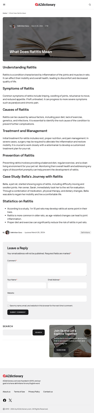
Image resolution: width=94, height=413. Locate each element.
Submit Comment (18, 312)
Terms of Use (19, 391)
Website (10, 293)
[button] (4, 4)
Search (8, 326)
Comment (12, 260)
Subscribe (61, 350)
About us (6, 391)
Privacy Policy (34, 391)
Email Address (54, 279)
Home (5, 13)
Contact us (48, 391)
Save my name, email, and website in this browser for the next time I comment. (41, 305)
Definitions (85, 232)
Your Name (12, 279)
